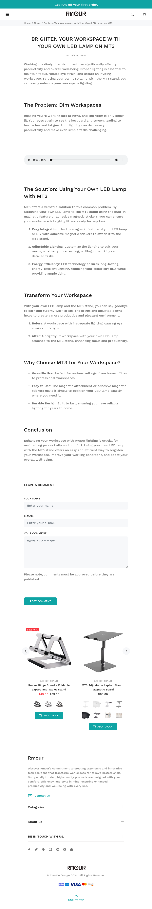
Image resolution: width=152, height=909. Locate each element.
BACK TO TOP (76, 900)
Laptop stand (49, 681)
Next (126, 651)
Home (27, 23)
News (37, 23)
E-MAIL (28, 515)
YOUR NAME (32, 498)
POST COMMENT (40, 601)
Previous (25, 651)
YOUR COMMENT (35, 533)
